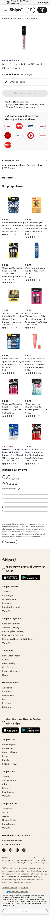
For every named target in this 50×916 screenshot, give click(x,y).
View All (6, 611)
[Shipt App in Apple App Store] (10, 578)
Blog (4, 699)
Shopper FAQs (10, 764)
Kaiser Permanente (12, 841)
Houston (6, 788)
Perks (5, 756)
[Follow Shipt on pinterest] (17, 850)
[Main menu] (5, 10)
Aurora (5, 812)
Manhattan (8, 792)
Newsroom (8, 695)
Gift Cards (7, 667)
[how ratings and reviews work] (19, 489)
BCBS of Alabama (11, 844)
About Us (7, 688)
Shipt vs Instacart (11, 671)
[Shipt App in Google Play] (30, 578)
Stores (5, 660)
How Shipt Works (11, 656)
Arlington (7, 809)
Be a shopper (9, 745)
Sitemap (6, 707)
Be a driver (7, 748)
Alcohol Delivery (10, 628)
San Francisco (9, 780)
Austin (5, 777)
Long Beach (8, 824)
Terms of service (9, 888)
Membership (9, 663)
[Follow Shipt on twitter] (24, 850)
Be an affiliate (9, 752)
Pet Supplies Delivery (13, 631)
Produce (6, 603)
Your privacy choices (18, 892)
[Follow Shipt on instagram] (10, 850)
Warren (6, 816)
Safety (5, 760)
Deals (5, 675)
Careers (6, 692)
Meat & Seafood (11, 607)
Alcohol (6, 592)
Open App (42, 2)
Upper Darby (9, 820)
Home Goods (9, 599)
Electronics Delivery (12, 635)
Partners (6, 703)
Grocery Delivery (11, 624)
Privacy (24, 888)
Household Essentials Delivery (18, 639)
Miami (5, 784)
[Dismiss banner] (4, 2)
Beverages (7, 596)
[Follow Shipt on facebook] (4, 850)
